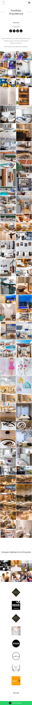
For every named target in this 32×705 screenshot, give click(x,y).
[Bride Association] (16, 605)
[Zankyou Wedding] (16, 656)
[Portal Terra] (16, 680)
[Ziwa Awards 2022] (16, 631)
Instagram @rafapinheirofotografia (16, 552)
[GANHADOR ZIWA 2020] (16, 592)
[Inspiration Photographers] (16, 643)
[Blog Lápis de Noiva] (16, 668)
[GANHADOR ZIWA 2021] (16, 618)
